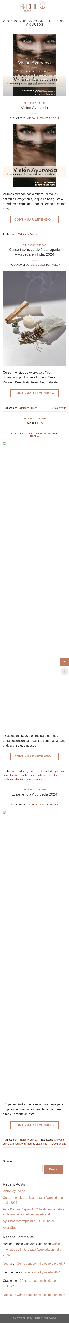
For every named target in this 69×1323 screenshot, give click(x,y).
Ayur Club (34, 423)
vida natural (27, 1143)
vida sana (41, 1143)
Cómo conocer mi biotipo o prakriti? (41, 1263)
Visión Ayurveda (34, 108)
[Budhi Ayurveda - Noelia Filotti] (34, 6)
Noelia (55, 118)
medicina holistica (13, 779)
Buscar (7, 1161)
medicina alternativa (47, 775)
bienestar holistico (24, 775)
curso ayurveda (11, 1143)
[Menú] (64, 6)
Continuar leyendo (34, 90)
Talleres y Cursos (34, 103)
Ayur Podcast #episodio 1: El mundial (28, 1221)
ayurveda (59, 771)
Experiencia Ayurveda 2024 (34, 794)
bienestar (8, 775)
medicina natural (33, 779)
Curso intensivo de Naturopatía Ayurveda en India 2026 (32, 1249)
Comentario (58, 407)
